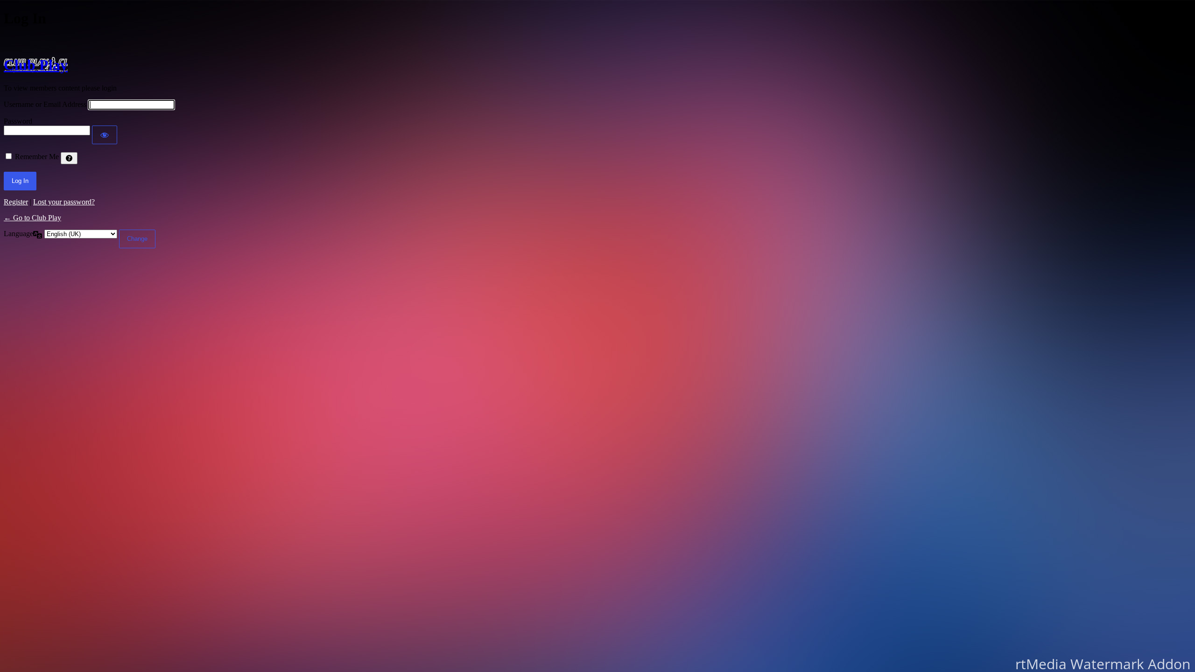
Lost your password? (64, 202)
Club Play (36, 64)
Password (18, 121)
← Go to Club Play (32, 218)
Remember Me (37, 157)
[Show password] (104, 135)
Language (18, 234)
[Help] (69, 158)
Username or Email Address (45, 104)
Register (16, 202)
